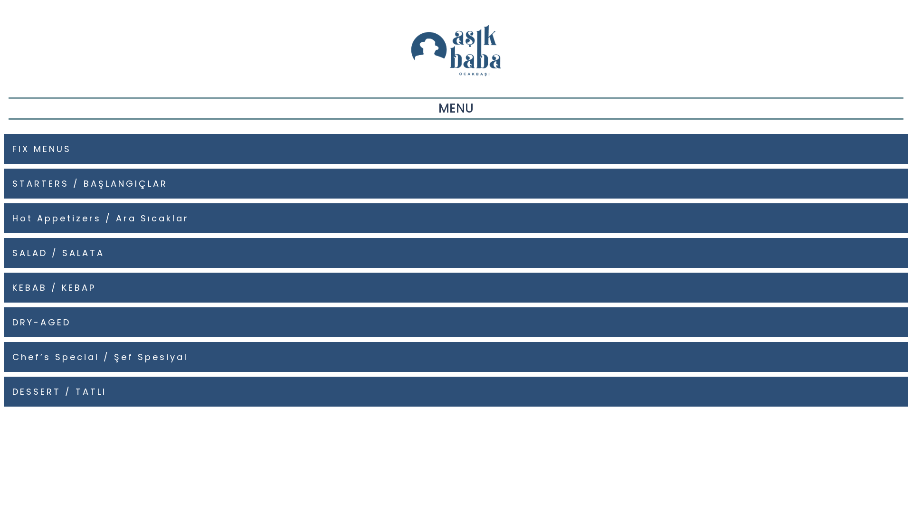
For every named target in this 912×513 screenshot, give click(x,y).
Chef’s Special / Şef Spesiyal (100, 357)
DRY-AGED (41, 322)
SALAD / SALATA (58, 253)
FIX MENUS (41, 149)
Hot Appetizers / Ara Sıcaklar (100, 218)
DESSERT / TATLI (59, 392)
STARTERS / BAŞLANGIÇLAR (90, 184)
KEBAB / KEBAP (54, 288)
